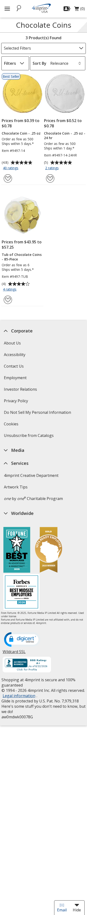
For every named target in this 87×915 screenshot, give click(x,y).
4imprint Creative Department (31, 475)
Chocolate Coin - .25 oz (21, 133)
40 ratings (11, 168)
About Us (12, 343)
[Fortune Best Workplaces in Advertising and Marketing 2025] (17, 550)
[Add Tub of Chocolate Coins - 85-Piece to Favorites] (8, 299)
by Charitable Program (33, 498)
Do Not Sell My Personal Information (38, 414)
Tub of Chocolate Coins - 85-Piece (22, 256)
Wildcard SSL (13, 653)
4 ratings (10, 289)
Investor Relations (21, 391)
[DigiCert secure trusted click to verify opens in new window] (22, 640)
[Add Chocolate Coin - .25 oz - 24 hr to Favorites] (50, 178)
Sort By (39, 63)
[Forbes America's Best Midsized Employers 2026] (21, 592)
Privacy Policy (16, 402)
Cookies (11, 425)
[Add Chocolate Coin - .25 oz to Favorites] (8, 178)
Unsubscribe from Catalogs (29, 437)
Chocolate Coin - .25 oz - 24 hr (64, 135)
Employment (15, 377)
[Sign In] (67, 8)
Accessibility (14, 354)
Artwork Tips (15, 487)
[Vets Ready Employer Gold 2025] (49, 550)
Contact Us (13, 366)
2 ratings (52, 168)
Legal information (18, 695)
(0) (79, 10)
